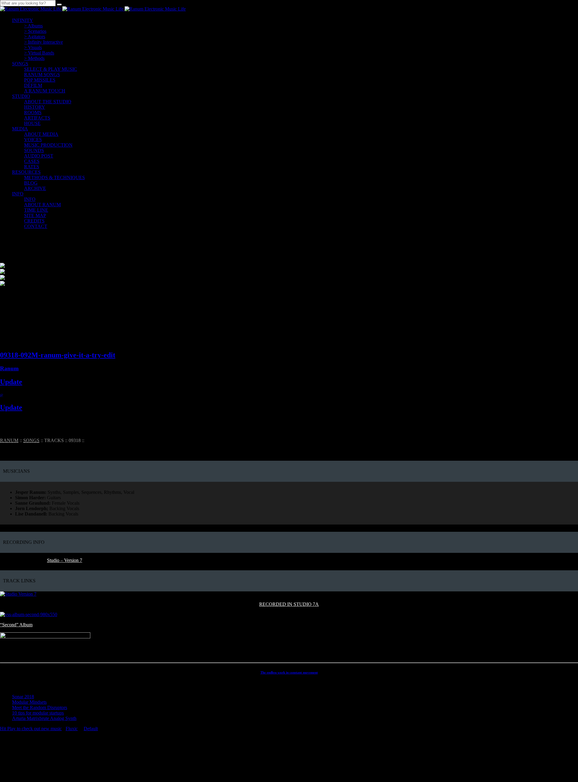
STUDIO (21, 96)
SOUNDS (34, 150)
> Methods (34, 58)
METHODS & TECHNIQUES (54, 177)
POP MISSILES (39, 80)
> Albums (33, 25)
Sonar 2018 (23, 696)
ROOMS (33, 112)
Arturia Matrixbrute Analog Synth (44, 718)
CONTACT (35, 226)
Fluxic (72, 728)
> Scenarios (35, 31)
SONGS (20, 63)
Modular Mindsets (29, 702)
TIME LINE (36, 210)
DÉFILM (33, 85)
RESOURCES (26, 172)
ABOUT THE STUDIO (47, 101)
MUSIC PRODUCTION (48, 145)
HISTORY (34, 107)
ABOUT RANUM (42, 204)
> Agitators (34, 36)
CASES (31, 161)
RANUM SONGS (42, 74)
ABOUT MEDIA (41, 134)
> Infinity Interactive (43, 42)
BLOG (31, 182)
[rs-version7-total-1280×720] (18, 594)
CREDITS (34, 220)
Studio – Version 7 (64, 560)
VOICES (33, 139)
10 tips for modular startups (38, 712)
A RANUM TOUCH (44, 90)
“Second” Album (16, 624)
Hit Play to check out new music (31, 728)
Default (91, 728)
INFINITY (22, 20)
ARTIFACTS (37, 117)
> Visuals (33, 47)
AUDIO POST (38, 155)
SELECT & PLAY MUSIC (50, 69)
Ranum (9, 368)
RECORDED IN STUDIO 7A (289, 604)
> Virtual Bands (39, 52)
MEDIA (20, 128)
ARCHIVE (35, 188)
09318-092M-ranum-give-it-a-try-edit (57, 355)
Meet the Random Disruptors (39, 707)
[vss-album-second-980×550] (28, 614)
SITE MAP (35, 215)
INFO (17, 193)
